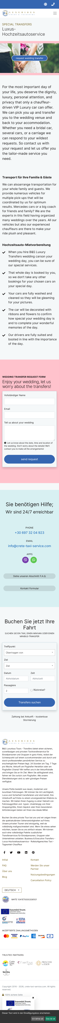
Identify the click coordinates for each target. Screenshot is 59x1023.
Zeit (33, 673)
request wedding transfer (29, 58)
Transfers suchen (29, 702)
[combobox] (29, 652)
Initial (5, 859)
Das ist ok (50, 1018)
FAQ (4, 865)
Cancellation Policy (41, 880)
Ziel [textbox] (8, 665)
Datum (7, 673)
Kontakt (35, 859)
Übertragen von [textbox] (14, 652)
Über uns (7, 871)
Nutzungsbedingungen (43, 874)
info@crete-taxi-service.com (29, 546)
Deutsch (10, 890)
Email (7, 408)
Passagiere (10, 685)
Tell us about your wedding (19, 422)
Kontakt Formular (29, 588)
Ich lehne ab (37, 1018)
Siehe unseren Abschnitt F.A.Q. (29, 576)
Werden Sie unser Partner (40, 867)
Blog (4, 876)
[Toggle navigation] (54, 13)
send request (29, 459)
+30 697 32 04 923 (29, 533)
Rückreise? (39, 689)
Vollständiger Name (14, 395)
